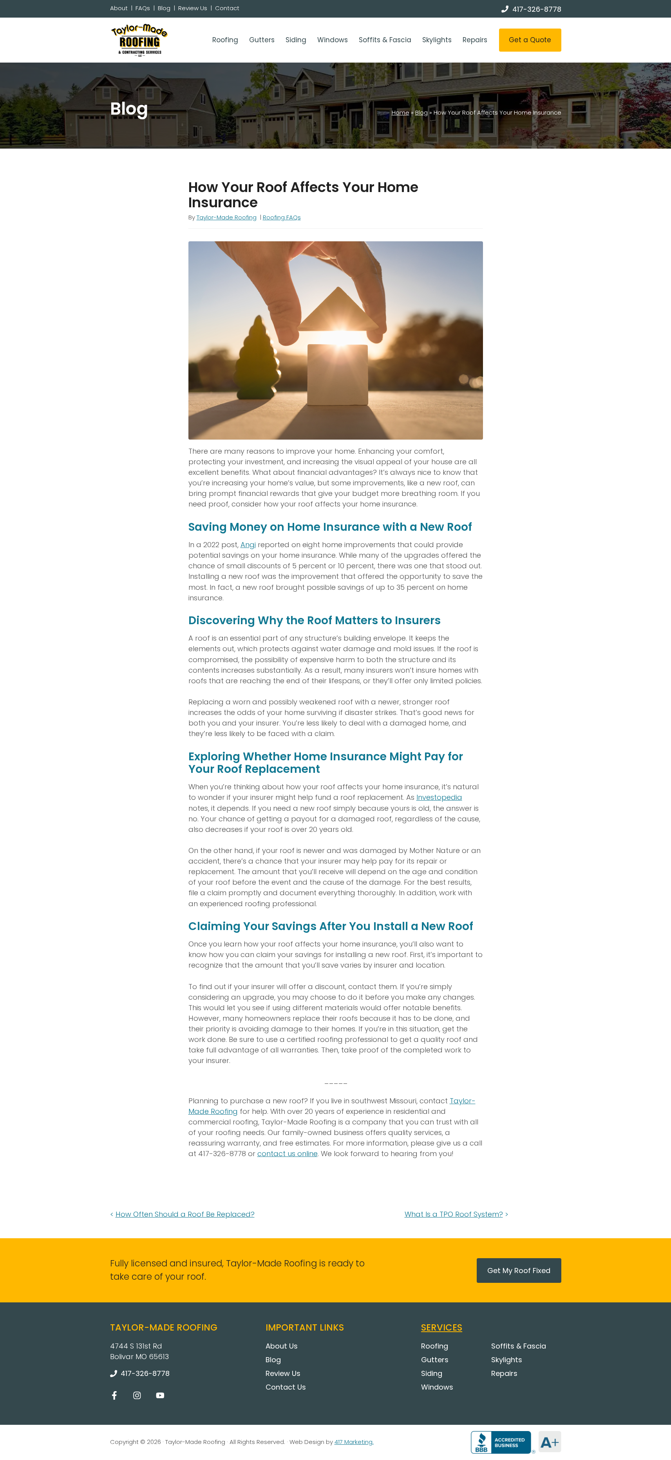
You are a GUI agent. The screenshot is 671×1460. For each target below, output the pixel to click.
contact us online (287, 1153)
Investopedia (439, 797)
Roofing (225, 40)
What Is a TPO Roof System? (454, 1214)
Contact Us (286, 1387)
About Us (282, 1346)
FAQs (143, 8)
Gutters (262, 40)
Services (441, 1327)
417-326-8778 (536, 9)
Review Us (192, 8)
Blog (164, 8)
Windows (332, 40)
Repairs (475, 40)
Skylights (437, 40)
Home (400, 112)
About (119, 8)
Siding (296, 40)
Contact (227, 8)
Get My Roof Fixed (518, 1270)
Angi (248, 545)
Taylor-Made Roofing (227, 217)
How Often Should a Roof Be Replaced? (185, 1214)
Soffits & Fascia (385, 40)
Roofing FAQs (282, 217)
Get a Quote (530, 40)
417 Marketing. (354, 1442)
